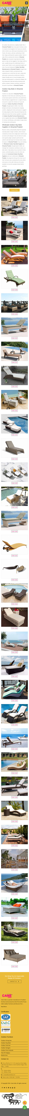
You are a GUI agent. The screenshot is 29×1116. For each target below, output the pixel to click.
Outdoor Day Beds (6, 1043)
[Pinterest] (8, 1088)
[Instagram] (6, 1088)
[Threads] (15, 1088)
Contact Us (13, 981)
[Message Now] (25, 1108)
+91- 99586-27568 (6, 1072)
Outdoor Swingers (5, 1048)
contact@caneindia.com (9, 1074)
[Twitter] (4, 1088)
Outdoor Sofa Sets (5, 1045)
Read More (4, 1006)
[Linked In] (10, 1088)
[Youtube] (13, 1088)
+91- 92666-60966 (6, 1070)
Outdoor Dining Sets (6, 1040)
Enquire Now (14, 190)
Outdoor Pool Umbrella (7, 1050)
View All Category (5, 1053)
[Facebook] (2, 1088)
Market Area (4, 1055)
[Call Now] (25, 1103)
